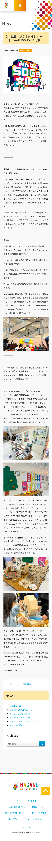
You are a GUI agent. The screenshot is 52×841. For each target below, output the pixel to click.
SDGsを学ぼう (32, 800)
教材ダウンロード (13, 813)
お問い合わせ (37, 806)
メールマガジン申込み (37, 813)
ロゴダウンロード (26, 827)
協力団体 (13, 819)
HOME (16, 800)
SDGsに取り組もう (17, 806)
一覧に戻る (26, 684)
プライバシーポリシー (33, 819)
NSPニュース (25, 50)
